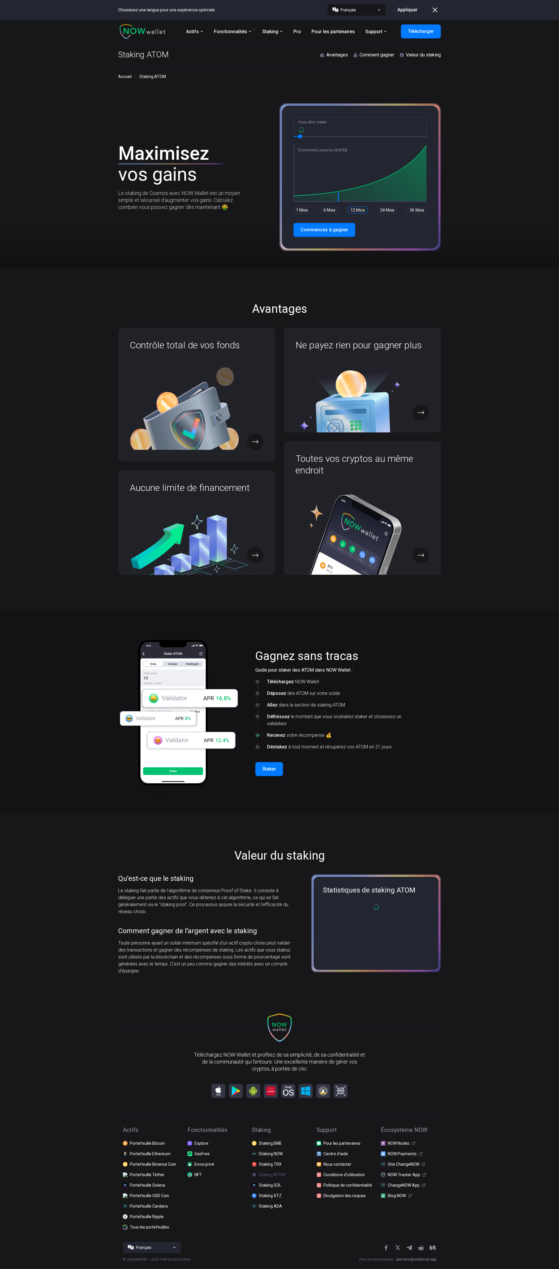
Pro (297, 31)
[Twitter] (397, 1247)
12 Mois (358, 210)
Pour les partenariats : (397, 1259)
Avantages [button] (337, 55)
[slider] (300, 136)
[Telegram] (409, 1247)
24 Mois (387, 210)
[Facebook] (386, 1247)
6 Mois (329, 210)
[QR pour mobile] (341, 1091)
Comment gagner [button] (377, 55)
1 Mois (302, 210)
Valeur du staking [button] (423, 55)
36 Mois (417, 210)
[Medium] (432, 1247)
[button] (142, 31)
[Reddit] (421, 1247)
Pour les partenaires (333, 31)
